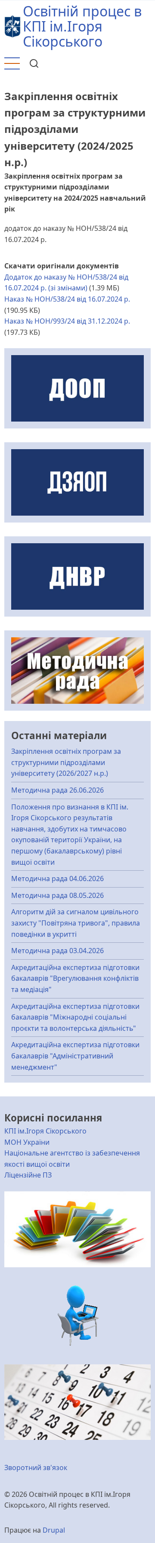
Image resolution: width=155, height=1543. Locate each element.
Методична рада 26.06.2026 (57, 790)
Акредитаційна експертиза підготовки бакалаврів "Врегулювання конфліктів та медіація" (75, 978)
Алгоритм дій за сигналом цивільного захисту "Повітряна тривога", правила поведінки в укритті (75, 922)
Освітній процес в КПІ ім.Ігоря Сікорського (82, 26)
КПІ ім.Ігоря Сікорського (45, 1131)
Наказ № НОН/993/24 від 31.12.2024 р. (67, 321)
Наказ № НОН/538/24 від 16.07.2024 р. (67, 299)
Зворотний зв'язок (35, 1467)
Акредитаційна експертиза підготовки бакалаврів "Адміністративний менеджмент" (75, 1055)
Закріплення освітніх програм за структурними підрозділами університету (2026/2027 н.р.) (66, 762)
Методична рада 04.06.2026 (57, 878)
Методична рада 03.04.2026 (57, 950)
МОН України (27, 1142)
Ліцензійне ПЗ (28, 1175)
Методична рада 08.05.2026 (57, 895)
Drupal (54, 1530)
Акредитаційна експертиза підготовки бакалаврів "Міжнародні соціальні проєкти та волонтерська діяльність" (75, 1017)
